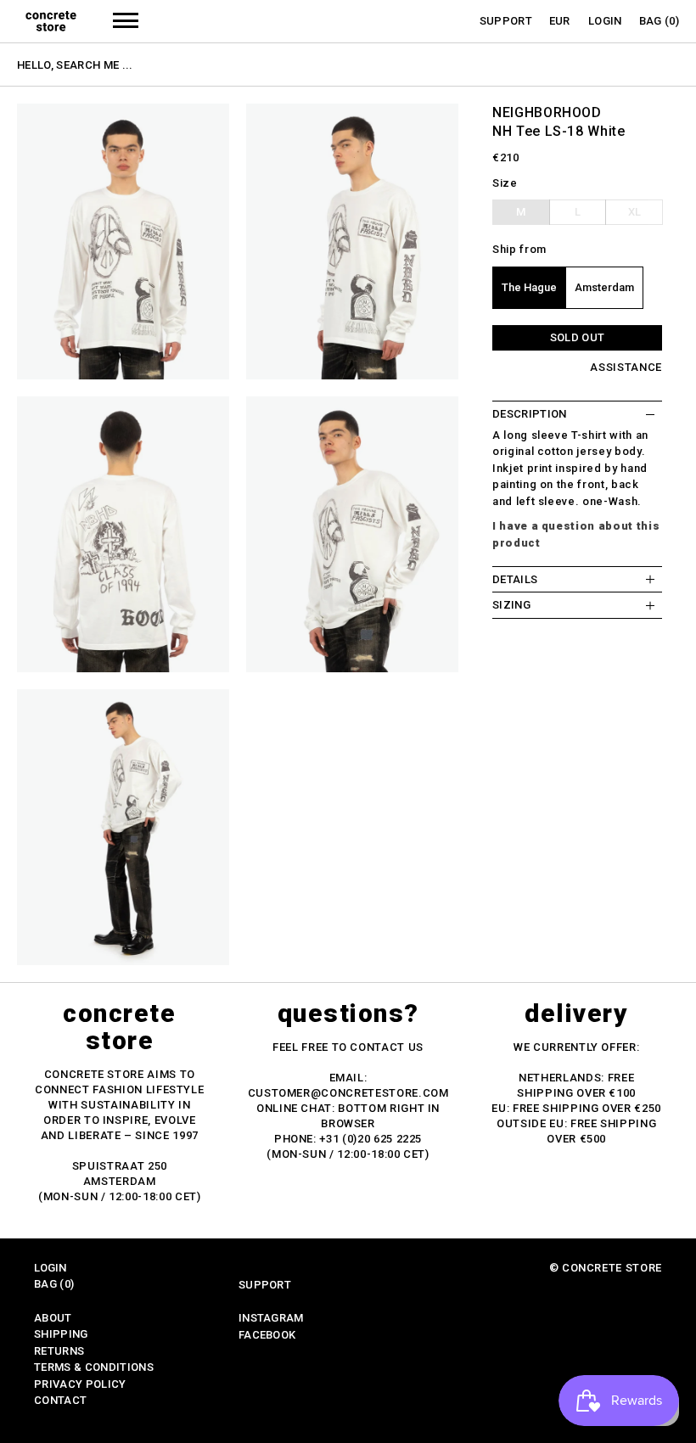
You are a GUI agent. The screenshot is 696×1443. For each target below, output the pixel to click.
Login (605, 20)
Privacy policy (80, 1384)
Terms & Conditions (94, 1367)
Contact (60, 1400)
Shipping (61, 1334)
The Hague (529, 287)
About (53, 1317)
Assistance (626, 367)
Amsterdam (604, 287)
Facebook (267, 1334)
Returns (59, 1351)
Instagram (271, 1317)
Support (506, 20)
